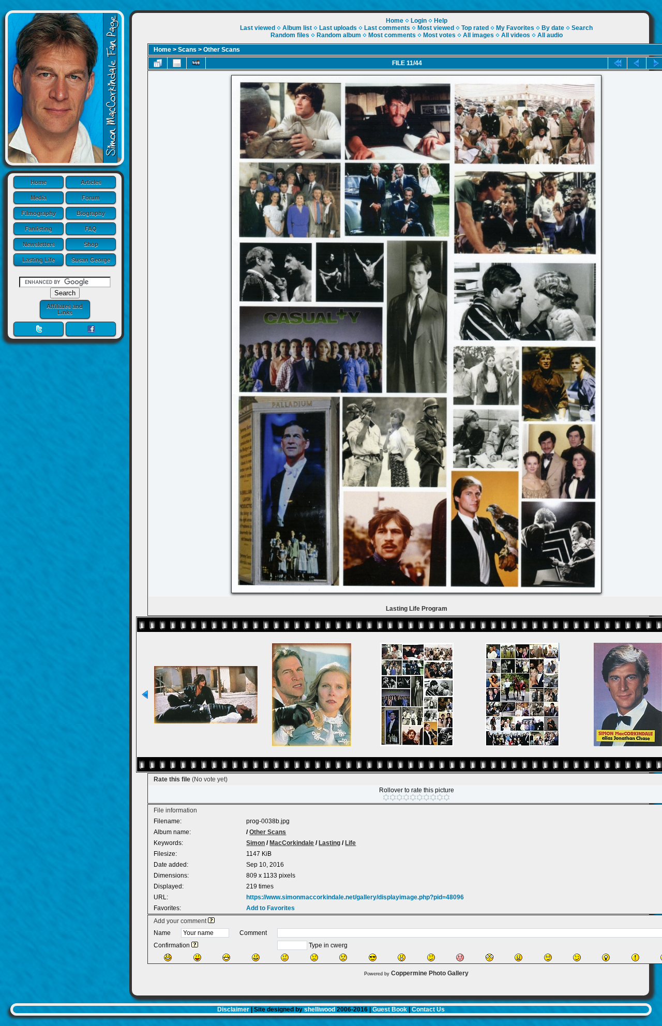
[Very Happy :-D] (226, 957)
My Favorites (515, 28)
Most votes (439, 35)
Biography (91, 213)
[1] (386, 797)
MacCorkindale (291, 843)
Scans (187, 49)
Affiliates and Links (65, 309)
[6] (419, 797)
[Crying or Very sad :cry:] (343, 957)
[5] (413, 797)
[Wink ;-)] (577, 957)
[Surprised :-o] (401, 957)
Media (39, 197)
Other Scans (221, 49)
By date (552, 28)
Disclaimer (233, 1009)
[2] (392, 797)
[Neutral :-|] (285, 957)
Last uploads (338, 28)
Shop (91, 244)
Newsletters (39, 244)
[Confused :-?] (431, 957)
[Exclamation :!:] (635, 957)
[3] (399, 797)
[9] (440, 797)
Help (440, 20)
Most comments (392, 35)
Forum (91, 197)
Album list (297, 28)
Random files (289, 35)
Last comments (387, 28)
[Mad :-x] (518, 957)
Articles (91, 182)
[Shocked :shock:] (489, 957)
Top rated (475, 28)
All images (478, 35)
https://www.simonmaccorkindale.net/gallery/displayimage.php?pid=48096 (355, 897)
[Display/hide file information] (177, 63)
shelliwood (319, 1009)
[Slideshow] (196, 63)
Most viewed (435, 28)
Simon (255, 843)
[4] (406, 797)
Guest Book (389, 1009)
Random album (339, 35)
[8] (433, 797)
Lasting (329, 843)
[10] (446, 797)
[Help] (211, 921)
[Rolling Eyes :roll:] (548, 957)
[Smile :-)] (256, 957)
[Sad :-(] (314, 957)
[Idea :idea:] (606, 957)
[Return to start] (617, 63)
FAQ (91, 228)
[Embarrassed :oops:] (460, 957)
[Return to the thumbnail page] (157, 63)
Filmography (38, 213)
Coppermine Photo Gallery (430, 973)
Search (582, 28)
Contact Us (428, 1009)
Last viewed (257, 28)
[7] (426, 797)
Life (350, 843)
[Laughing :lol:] (168, 957)
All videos (515, 35)
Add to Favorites (270, 908)
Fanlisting (38, 228)
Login (419, 20)
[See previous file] (636, 63)
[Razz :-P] (197, 957)
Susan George (90, 259)
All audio (550, 35)
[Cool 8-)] (373, 957)
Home (39, 182)
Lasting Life (38, 259)
